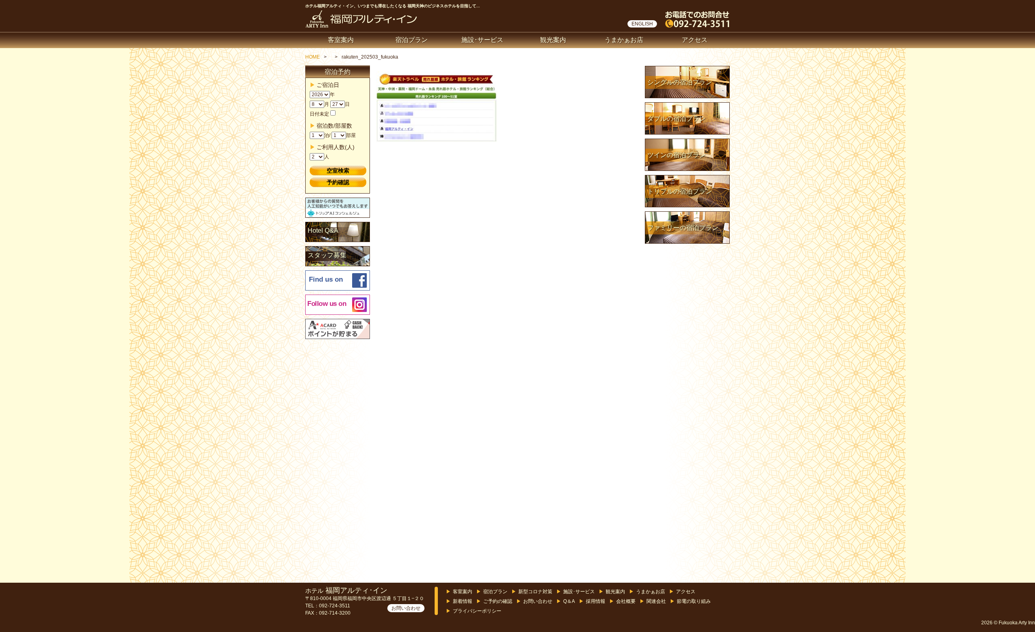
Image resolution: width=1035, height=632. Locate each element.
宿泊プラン (411, 39)
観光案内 (553, 39)
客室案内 (341, 39)
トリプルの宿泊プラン (679, 191)
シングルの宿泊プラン (679, 82)
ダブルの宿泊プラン (676, 118)
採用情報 (595, 601)
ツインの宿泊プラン (676, 155)
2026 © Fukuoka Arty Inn (1008, 623)
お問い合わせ (405, 608)
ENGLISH (642, 24)
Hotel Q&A (323, 230)
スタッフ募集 (327, 255)
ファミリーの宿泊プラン (682, 227)
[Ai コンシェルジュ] (338, 208)
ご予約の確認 (497, 601)
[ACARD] (338, 329)
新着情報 (462, 601)
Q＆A (569, 601)
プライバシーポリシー (477, 611)
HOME (312, 57)
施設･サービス (482, 39)
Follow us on (326, 304)
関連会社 (656, 601)
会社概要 (626, 601)
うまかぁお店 (623, 39)
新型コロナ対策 (535, 591)
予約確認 (338, 182)
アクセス (695, 39)
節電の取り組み (694, 601)
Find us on (326, 279)
